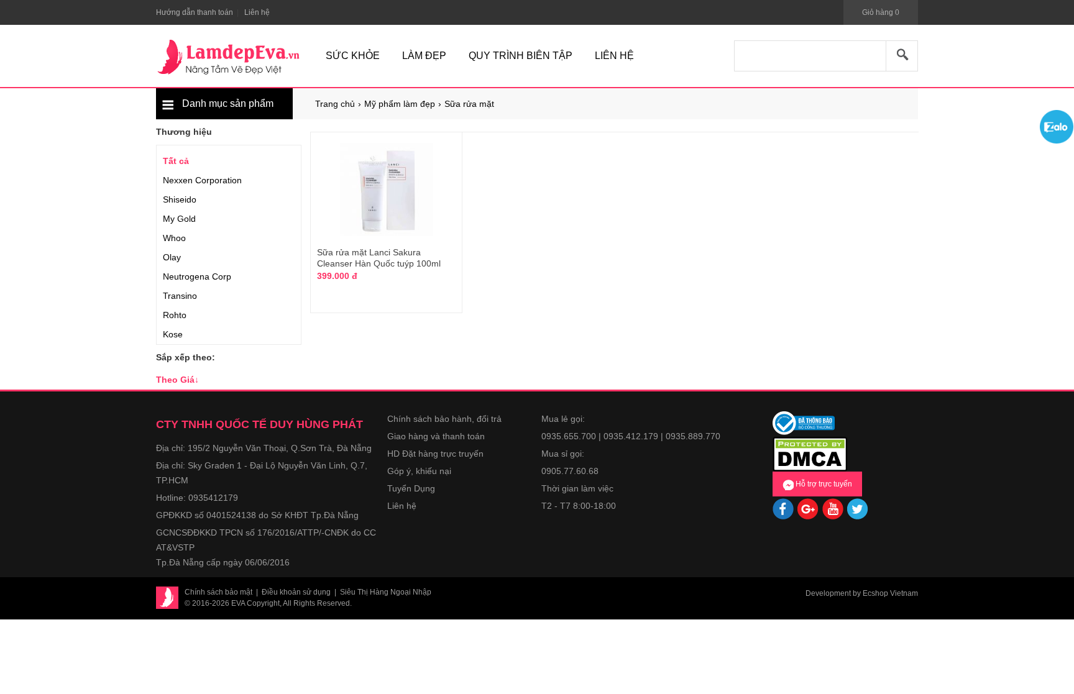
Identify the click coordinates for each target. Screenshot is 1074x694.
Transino (180, 296)
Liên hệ (401, 506)
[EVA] (229, 57)
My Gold (179, 219)
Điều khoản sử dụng (296, 592)
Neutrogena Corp (197, 276)
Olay (172, 257)
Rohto (174, 315)
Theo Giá (177, 380)
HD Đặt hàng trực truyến (435, 454)
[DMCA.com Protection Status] (810, 453)
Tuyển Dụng (411, 488)
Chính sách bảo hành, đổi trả (444, 419)
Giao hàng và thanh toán (436, 436)
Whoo (174, 238)
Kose (173, 334)
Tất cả (176, 161)
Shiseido (179, 199)
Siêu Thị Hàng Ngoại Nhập (385, 592)
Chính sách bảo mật (218, 592)
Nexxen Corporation (202, 180)
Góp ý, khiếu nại (419, 471)
